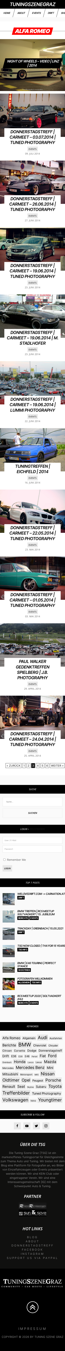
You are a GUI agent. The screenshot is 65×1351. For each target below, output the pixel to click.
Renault (8, 1086)
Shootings (24, 970)
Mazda (50, 1061)
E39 (21, 1056)
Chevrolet (39, 1045)
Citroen (7, 1050)
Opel (26, 1080)
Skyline (30, 1087)
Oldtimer (10, 1080)
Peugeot (37, 1080)
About (21, 12)
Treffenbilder (16, 1093)
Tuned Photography (46, 1093)
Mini (50, 1068)
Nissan (48, 1073)
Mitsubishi (10, 1074)
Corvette (19, 1050)
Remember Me (16, 859)
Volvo (33, 1100)
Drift (50, 12)
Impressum (32, 1329)
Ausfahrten (56, 1038)
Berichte (23, 918)
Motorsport (26, 1074)
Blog (32, 1237)
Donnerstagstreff (50, 1050)
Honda (19, 1061)
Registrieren (37, 829)
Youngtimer (50, 1100)
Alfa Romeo (11, 1038)
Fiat (43, 1056)
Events (36, 12)
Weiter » (57, 765)
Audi (42, 1037)
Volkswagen (15, 1100)
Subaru (41, 1086)
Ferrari (34, 1056)
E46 (27, 1056)
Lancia (30, 1062)
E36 (13, 1056)
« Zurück (13, 765)
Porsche (53, 1080)
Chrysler (53, 1045)
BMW (24, 1045)
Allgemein (23, 982)
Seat (21, 1086)
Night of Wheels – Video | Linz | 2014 (33, 63)
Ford (52, 1055)
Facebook (32, 1249)
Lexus (39, 1062)
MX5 (36, 1075)
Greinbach (7, 1062)
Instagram (32, 1253)
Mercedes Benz (30, 1067)
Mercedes (8, 1068)
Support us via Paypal (32, 1258)
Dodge (31, 1050)
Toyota (55, 1086)
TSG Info (22, 949)
